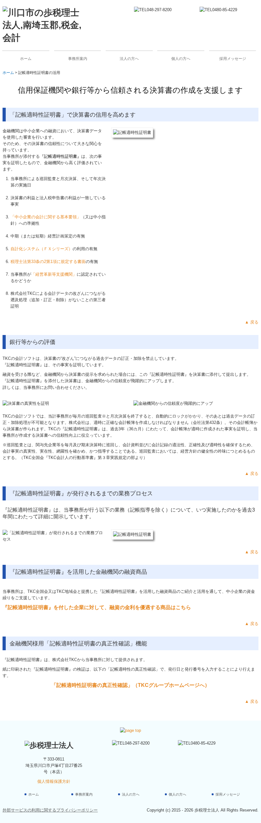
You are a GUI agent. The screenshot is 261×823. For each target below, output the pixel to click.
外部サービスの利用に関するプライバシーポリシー (50, 810)
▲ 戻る (251, 322)
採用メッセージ (232, 58)
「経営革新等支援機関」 (54, 274)
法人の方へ (129, 58)
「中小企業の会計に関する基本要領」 (46, 217)
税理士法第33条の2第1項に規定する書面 (48, 261)
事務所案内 (77, 58)
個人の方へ (180, 58)
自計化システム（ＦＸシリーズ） (42, 248)
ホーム (26, 58)
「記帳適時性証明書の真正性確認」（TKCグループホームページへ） (130, 685)
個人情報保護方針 (53, 781)
